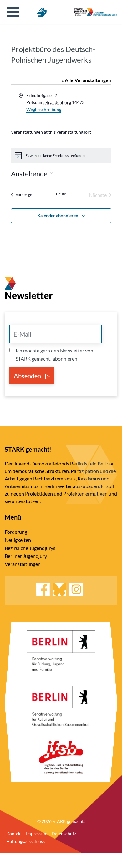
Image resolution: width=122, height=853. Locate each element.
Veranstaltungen (23, 564)
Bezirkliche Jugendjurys (30, 548)
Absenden (28, 375)
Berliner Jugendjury (26, 556)
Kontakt (14, 833)
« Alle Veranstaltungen (86, 80)
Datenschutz (64, 833)
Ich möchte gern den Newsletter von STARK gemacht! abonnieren (54, 354)
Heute (61, 194)
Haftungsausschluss (25, 841)
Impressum (37, 833)
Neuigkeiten (18, 540)
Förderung (16, 532)
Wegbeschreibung (43, 109)
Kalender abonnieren (57, 215)
